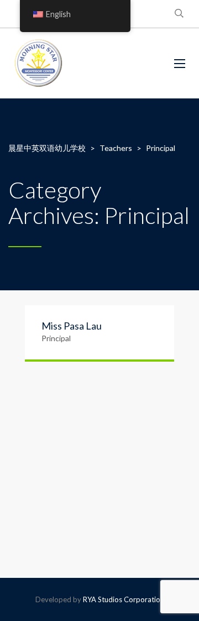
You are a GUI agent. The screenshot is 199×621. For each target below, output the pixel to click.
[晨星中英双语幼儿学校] (39, 63)
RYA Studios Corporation (123, 599)
